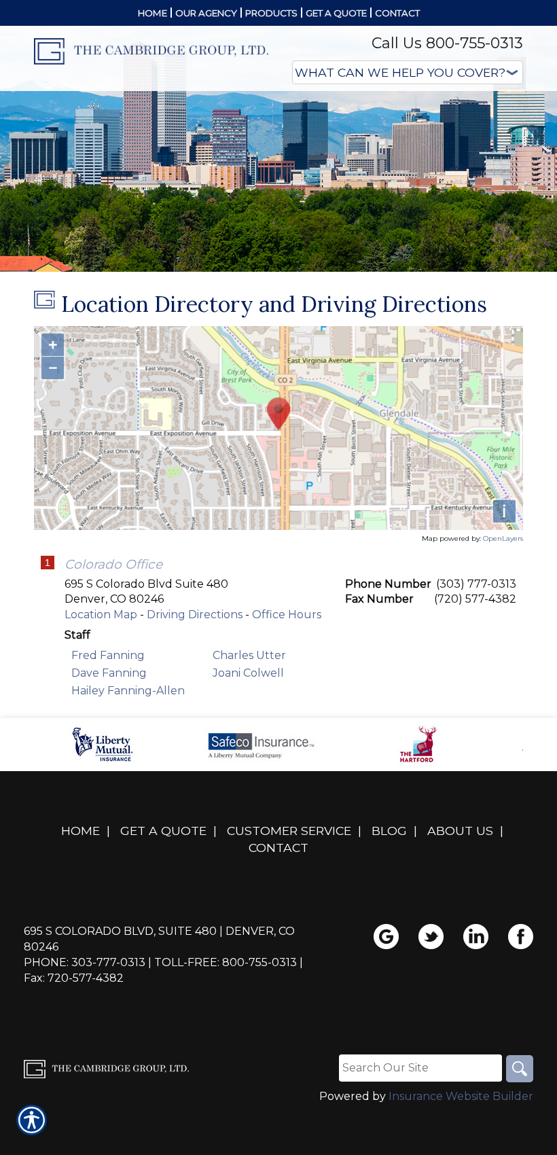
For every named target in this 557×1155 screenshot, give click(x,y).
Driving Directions (194, 614)
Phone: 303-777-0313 (84, 962)
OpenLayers (503, 538)
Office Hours (286, 614)
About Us (460, 830)
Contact (278, 847)
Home (80, 830)
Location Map (101, 614)
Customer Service (289, 830)
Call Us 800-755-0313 (447, 43)
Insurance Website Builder (461, 1096)
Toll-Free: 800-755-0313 (225, 962)
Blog (389, 830)
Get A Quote (163, 830)
